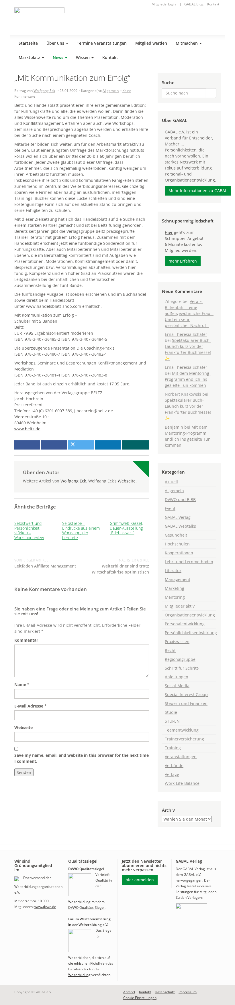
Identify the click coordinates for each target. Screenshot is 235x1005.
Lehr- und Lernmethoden (189, 561)
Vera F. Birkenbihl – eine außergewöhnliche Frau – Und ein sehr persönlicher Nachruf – (189, 313)
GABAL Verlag (178, 517)
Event (170, 508)
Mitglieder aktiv (180, 606)
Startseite (28, 43)
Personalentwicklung (185, 623)
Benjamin (174, 427)
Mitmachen (187, 43)
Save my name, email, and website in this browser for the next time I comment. (81, 758)
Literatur (173, 570)
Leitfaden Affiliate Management (45, 563)
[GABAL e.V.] (39, 18)
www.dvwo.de (45, 906)
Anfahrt (129, 992)
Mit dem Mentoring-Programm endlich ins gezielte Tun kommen (188, 379)
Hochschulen (177, 544)
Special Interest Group (186, 694)
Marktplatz (30, 57)
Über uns (55, 43)
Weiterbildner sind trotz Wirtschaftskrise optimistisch (120, 566)
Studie (171, 712)
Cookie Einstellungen (139, 997)
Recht (170, 650)
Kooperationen (179, 552)
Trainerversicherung (184, 739)
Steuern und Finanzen (186, 703)
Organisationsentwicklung (190, 615)
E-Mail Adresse (28, 706)
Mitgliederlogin (164, 4)
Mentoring (175, 597)
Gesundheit (176, 535)
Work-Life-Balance (182, 783)
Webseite (127, 481)
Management (177, 579)
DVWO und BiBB (180, 499)
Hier (169, 232)
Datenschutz (165, 992)
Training (173, 747)
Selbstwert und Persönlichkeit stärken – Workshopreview (29, 530)
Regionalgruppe (180, 659)
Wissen (83, 57)
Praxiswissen (177, 641)
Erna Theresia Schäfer (186, 334)
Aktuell (171, 481)
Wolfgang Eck (44, 90)
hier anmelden (140, 879)
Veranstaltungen (181, 756)
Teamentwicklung (182, 730)
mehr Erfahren (183, 261)
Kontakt (213, 4)
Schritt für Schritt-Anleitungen (182, 672)
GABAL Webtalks (180, 526)
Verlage (172, 774)
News (58, 57)
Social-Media (177, 685)
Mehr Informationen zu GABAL (198, 190)
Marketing (174, 588)
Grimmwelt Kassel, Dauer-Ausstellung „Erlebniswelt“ (126, 528)
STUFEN (172, 721)
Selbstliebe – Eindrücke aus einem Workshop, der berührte (81, 530)
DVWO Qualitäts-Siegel (86, 907)
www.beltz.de (27, 428)
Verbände (174, 765)
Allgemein (111, 90)
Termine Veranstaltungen (102, 43)
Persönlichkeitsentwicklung (190, 632)
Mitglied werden (151, 43)
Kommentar (26, 640)
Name (20, 684)
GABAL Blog (193, 4)
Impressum (188, 992)
